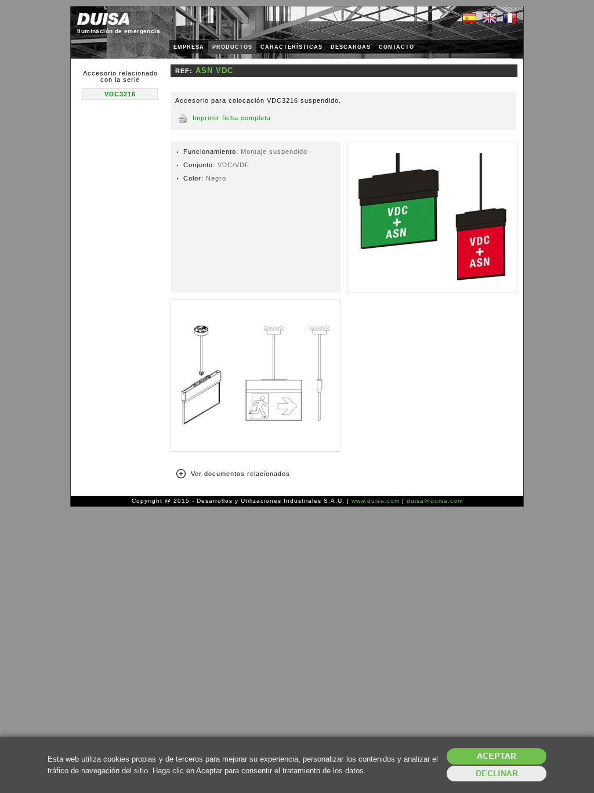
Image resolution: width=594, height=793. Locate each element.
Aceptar (496, 756)
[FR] (510, 18)
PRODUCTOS (232, 47)
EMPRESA (188, 47)
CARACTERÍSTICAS (291, 47)
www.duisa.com (376, 501)
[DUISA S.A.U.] (103, 19)
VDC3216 (120, 94)
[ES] (469, 18)
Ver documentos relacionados (240, 473)
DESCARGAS (351, 47)
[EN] (490, 18)
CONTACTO (396, 47)
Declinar (497, 773)
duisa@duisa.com (435, 501)
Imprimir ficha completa (232, 117)
